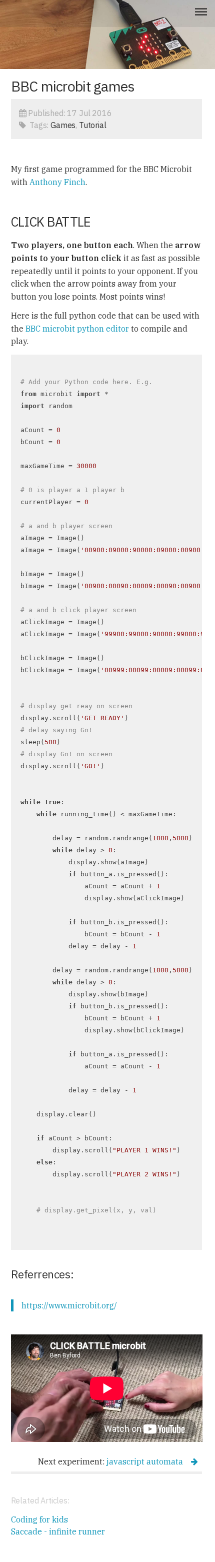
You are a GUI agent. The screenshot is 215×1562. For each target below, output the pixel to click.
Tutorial (92, 125)
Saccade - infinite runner (58, 1531)
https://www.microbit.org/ (69, 1305)
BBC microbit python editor (77, 329)
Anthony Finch (58, 182)
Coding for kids (39, 1519)
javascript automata (144, 1461)
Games (63, 125)
